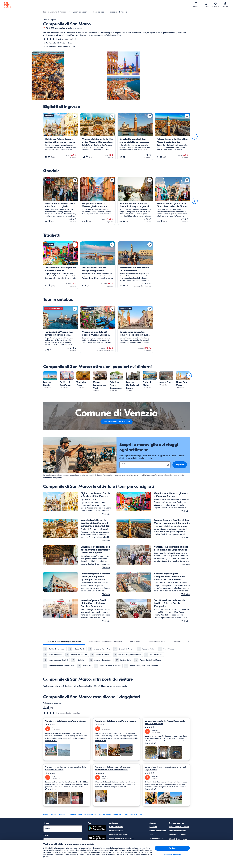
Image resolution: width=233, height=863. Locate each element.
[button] (50, 380)
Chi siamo (153, 827)
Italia (53, 814)
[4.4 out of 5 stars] (50, 713)
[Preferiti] (196, 3)
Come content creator (177, 831)
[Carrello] (206, 3)
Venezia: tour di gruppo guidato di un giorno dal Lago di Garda (165, 768)
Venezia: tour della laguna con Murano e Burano (65, 721)
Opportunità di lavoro (158, 831)
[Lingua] (215, 3)
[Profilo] (225, 3)
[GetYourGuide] (7, 5)
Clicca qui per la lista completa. (114, 686)
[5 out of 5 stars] (66, 724)
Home (45, 814)
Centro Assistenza (116, 827)
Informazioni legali (116, 831)
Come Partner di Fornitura (179, 827)
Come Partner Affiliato (177, 834)
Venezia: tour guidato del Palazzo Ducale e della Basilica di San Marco (165, 722)
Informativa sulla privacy (52, 478)
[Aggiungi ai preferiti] (75, 116)
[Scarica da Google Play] (97, 828)
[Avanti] (195, 137)
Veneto (62, 814)
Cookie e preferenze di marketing (121, 838)
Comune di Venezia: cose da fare (82, 814)
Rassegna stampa (156, 838)
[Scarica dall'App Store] (97, 838)
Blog (151, 834)
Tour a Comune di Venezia (110, 814)
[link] (50, 380)
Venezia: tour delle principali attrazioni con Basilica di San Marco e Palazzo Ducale (113, 768)
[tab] (64, 641)
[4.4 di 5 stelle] (50, 39)
